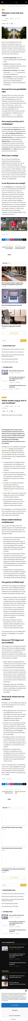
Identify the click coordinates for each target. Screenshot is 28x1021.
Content (4, 397)
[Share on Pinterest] (12, 24)
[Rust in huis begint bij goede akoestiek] (14, 296)
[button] (26, 990)
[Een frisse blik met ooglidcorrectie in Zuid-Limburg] (5, 984)
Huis (3, 9)
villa (7, 234)
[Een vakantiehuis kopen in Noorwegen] (14, 818)
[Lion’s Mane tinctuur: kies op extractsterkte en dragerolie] (14, 860)
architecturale (13, 72)
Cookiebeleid (13, 1019)
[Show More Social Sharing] (14, 24)
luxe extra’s (14, 115)
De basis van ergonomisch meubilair (11, 326)
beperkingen (5, 448)
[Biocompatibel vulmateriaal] (5, 372)
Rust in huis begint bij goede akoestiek (12, 305)
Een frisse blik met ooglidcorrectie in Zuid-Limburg (12, 352)
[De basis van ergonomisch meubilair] (14, 317)
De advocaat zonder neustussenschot (12, 848)
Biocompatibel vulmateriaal (16, 370)
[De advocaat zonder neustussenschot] (14, 839)
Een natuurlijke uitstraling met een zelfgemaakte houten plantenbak (17, 378)
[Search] (26, 2)
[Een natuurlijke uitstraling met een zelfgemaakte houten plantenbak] (5, 378)
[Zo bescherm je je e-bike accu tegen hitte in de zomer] (5, 977)
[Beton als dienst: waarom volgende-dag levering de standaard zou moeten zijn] (14, 273)
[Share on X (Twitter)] (10, 24)
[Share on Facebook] (7, 24)
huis (3, 234)
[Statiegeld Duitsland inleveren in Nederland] (5, 387)
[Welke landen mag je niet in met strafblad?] (14, 420)
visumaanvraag (7, 490)
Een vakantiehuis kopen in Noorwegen (10, 362)
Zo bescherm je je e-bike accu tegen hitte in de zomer (13, 349)
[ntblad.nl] (14, 2)
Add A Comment (14, 333)
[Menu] (2, 2)
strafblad (9, 778)
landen (3, 778)
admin (7, 18)
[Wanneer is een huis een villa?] (14, 33)
